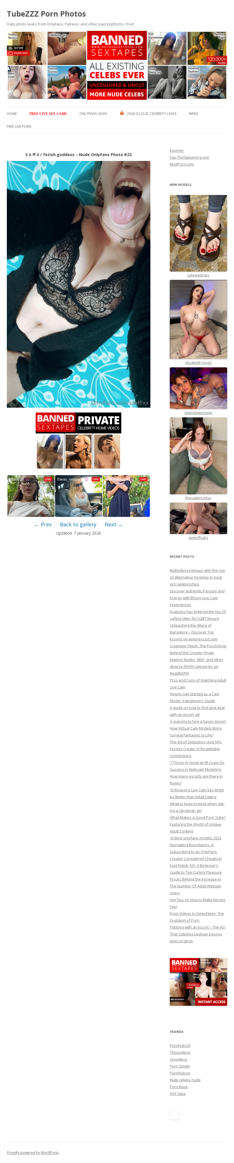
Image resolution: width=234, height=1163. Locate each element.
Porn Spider (180, 1066)
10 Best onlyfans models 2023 (196, 838)
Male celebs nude (185, 1079)
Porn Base (179, 1086)
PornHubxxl (180, 1073)
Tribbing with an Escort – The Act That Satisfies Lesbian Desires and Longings (197, 934)
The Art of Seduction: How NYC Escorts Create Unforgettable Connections (196, 748)
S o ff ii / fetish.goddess (49, 154)
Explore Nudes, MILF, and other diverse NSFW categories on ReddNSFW (196, 666)
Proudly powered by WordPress (33, 1152)
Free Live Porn (19, 126)
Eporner (177, 150)
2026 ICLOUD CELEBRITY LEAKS (151, 113)
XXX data (177, 1093)
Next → (114, 524)
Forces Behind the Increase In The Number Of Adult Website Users (195, 886)
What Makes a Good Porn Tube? (198, 817)
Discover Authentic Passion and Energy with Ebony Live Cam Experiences (197, 597)
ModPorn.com (182, 164)
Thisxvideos (180, 1052)
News (193, 113)
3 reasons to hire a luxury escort (198, 721)
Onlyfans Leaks (93, 113)
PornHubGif (180, 1045)
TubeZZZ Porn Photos (46, 14)
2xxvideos (178, 1059)
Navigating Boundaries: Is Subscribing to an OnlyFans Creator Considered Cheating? (196, 851)
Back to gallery (78, 524)
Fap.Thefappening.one (189, 157)
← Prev (43, 524)
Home (12, 113)
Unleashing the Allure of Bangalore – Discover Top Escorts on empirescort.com (193, 632)
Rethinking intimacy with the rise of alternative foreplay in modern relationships (197, 577)
